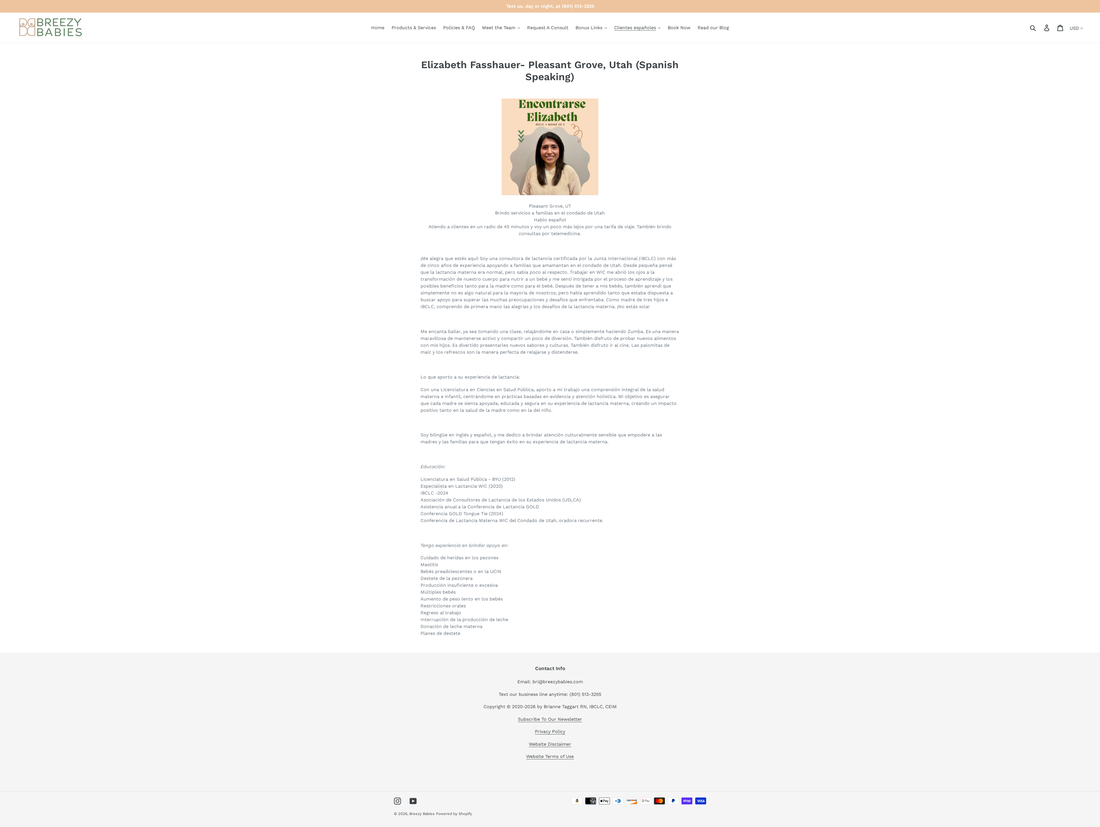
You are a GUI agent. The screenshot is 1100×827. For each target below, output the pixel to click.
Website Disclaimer (550, 744)
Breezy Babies (422, 814)
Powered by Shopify (454, 814)
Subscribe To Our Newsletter (550, 719)
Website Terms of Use (550, 756)
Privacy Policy (550, 731)
